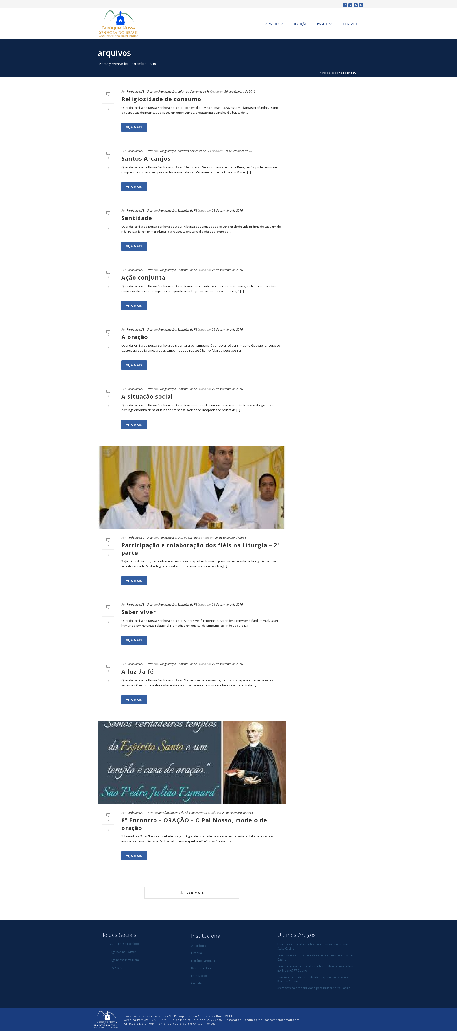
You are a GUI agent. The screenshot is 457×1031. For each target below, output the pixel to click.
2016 (334, 72)
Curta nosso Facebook (125, 944)
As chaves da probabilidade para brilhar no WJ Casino (314, 988)
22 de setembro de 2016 (237, 813)
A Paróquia (274, 24)
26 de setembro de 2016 (227, 329)
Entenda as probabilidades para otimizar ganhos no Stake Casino (312, 946)
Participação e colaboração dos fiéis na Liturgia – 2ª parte (200, 548)
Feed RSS (116, 968)
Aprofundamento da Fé (173, 813)
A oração (134, 337)
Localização (199, 976)
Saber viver (138, 612)
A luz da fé (137, 671)
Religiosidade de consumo (161, 99)
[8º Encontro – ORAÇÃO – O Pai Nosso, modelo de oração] (192, 762)
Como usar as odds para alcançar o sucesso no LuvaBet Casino (315, 957)
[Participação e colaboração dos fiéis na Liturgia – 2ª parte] (192, 487)
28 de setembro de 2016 (227, 210)
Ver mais (195, 892)
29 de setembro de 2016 (239, 151)
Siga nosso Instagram (124, 960)
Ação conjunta (143, 277)
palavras (183, 91)
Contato (350, 24)
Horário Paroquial (203, 961)
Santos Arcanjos (146, 158)
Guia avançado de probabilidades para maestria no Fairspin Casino (312, 979)
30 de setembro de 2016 (239, 91)
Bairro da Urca (201, 968)
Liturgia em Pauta (189, 538)
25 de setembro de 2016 (227, 389)
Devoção (300, 24)
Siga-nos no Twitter (123, 952)
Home (324, 72)
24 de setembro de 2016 (230, 538)
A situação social (147, 396)
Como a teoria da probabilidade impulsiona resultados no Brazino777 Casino (315, 968)
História (196, 953)
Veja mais (134, 127)
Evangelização (167, 91)
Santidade (136, 218)
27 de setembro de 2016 (227, 270)
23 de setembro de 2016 (227, 664)
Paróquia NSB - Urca (140, 91)
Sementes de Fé (199, 91)
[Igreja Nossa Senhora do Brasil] (106, 1019)
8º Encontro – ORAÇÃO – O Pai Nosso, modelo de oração (194, 823)
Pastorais (325, 24)
